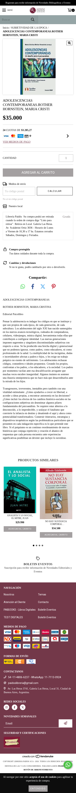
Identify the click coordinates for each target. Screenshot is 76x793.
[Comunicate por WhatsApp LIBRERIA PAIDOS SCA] (67, 765)
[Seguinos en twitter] (22, 707)
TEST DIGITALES (13, 617)
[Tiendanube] (38, 758)
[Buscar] (32, 19)
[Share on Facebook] (32, 287)
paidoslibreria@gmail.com (23, 682)
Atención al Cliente (14, 602)
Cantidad (9, 158)
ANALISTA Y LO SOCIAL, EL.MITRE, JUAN (20, 517)
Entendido (38, 788)
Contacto (43, 602)
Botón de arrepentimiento (38, 770)
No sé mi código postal (13, 199)
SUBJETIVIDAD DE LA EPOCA (29, 27)
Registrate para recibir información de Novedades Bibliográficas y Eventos (38, 2)
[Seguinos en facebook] (14, 707)
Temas (42, 594)
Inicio (6, 27)
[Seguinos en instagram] (6, 707)
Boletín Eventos (47, 609)
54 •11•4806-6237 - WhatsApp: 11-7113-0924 (34, 677)
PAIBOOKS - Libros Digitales (20, 609)
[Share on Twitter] (42, 287)
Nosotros (9, 594)
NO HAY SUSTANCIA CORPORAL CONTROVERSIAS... (56, 523)
